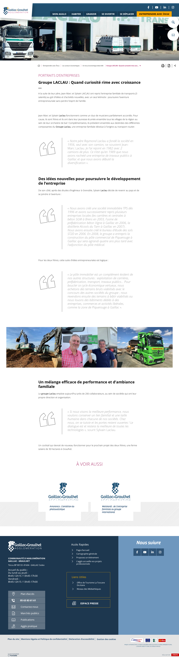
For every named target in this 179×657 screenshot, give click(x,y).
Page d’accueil (82, 550)
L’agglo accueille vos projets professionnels (89, 562)
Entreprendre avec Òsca (51, 66)
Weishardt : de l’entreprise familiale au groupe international (114, 509)
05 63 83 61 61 (28, 600)
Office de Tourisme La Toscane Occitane (91, 584)
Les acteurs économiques (71, 66)
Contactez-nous (29, 606)
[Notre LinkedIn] (165, 7)
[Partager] (175, 66)
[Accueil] (39, 65)
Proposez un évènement (87, 557)
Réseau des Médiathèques (89, 589)
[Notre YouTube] (156, 7)
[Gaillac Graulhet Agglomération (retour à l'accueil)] (20, 14)
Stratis (175, 655)
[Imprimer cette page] (163, 66)
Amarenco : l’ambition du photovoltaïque (62, 508)
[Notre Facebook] (148, 7)
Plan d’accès (27, 594)
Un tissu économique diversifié (93, 66)
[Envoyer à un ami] (173, 35)
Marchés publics (30, 613)
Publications (27, 619)
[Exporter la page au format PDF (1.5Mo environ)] (169, 66)
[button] (173, 22)
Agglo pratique (29, 626)
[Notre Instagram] (173, 7)
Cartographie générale (86, 553)
